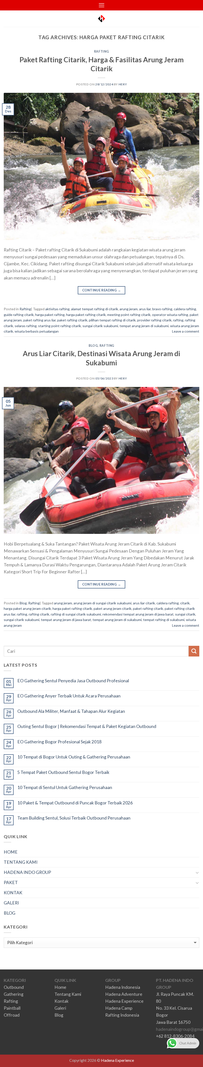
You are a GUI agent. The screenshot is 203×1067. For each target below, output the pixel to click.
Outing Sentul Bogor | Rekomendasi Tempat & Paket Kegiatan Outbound (86, 726)
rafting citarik (39, 614)
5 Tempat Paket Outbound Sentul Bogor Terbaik (63, 772)
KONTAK (13, 892)
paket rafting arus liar (39, 320)
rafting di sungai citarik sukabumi (76, 614)
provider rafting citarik (154, 320)
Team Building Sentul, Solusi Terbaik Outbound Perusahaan (73, 818)
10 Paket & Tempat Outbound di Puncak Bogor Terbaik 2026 (75, 802)
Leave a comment (185, 331)
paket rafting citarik (72, 320)
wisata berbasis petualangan (37, 331)
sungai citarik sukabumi (100, 326)
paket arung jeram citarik (112, 608)
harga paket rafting (50, 314)
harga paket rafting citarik (86, 314)
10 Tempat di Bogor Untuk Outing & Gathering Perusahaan (73, 756)
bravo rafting (162, 309)
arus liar (145, 309)
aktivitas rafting (57, 309)
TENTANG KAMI (20, 862)
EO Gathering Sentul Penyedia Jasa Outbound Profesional (73, 680)
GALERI (11, 902)
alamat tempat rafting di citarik (94, 309)
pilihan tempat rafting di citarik (112, 320)
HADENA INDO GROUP (27, 872)
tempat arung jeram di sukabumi (144, 326)
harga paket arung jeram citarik (27, 608)
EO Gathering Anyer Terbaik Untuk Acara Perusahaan (69, 695)
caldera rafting (185, 309)
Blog (93, 345)
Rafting (101, 51)
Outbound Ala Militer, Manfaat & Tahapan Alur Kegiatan (71, 711)
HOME (11, 852)
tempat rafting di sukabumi (163, 620)
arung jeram (129, 309)
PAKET (11, 882)
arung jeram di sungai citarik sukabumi (102, 603)
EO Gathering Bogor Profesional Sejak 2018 (59, 741)
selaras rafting (26, 326)
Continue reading (101, 290)
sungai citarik (185, 614)
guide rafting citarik (19, 314)
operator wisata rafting (170, 314)
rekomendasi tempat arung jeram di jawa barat (138, 614)
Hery (123, 84)
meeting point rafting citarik (129, 314)
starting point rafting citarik (59, 326)
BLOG (9, 913)
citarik (185, 603)
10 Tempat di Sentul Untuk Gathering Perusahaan (64, 787)
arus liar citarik (144, 603)
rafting (178, 320)
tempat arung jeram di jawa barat (66, 620)
